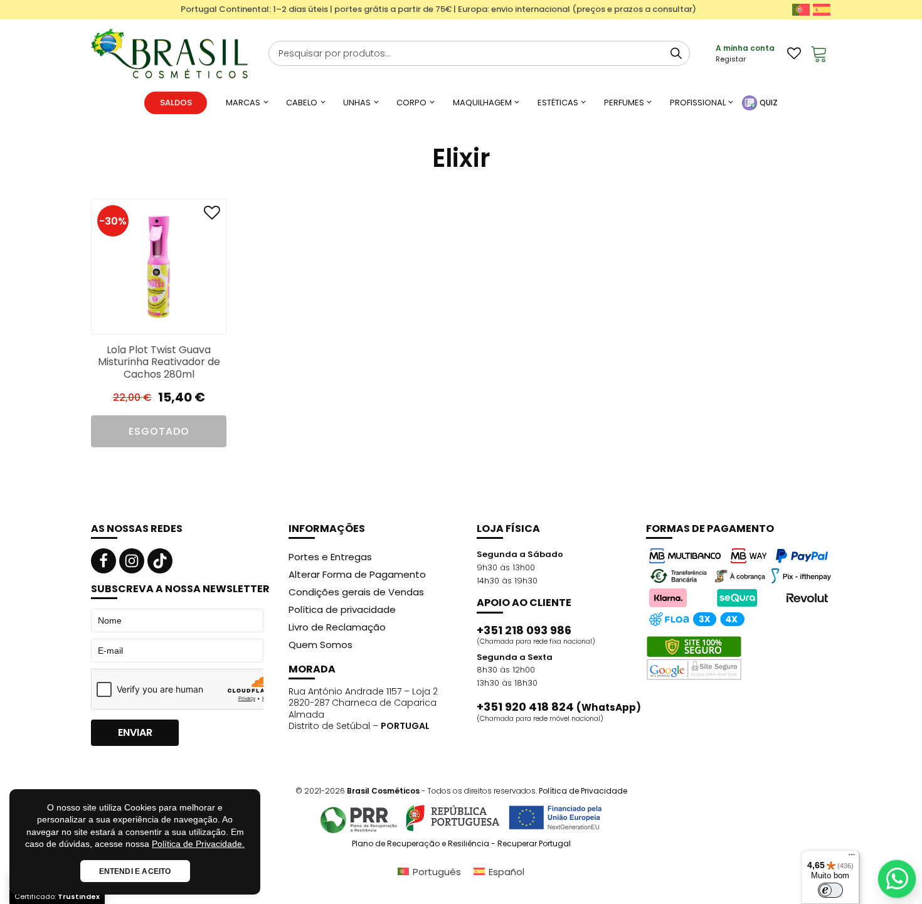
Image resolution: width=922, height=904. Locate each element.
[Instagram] (131, 560)
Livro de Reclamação (337, 627)
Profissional (698, 103)
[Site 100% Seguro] (694, 658)
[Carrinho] (819, 53)
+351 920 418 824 (559, 707)
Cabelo (301, 103)
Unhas (357, 103)
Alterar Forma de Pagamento (357, 574)
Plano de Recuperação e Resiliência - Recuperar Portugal (461, 843)
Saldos (176, 103)
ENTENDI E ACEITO (135, 871)
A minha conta (745, 48)
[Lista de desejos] (794, 53)
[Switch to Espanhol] (821, 10)
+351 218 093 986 (524, 630)
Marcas (243, 103)
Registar (731, 59)
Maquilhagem (482, 103)
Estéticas (558, 103)
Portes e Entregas (330, 556)
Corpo (411, 103)
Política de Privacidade (583, 790)
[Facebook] (103, 560)
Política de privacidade (342, 609)
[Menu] (851, 857)
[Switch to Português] (801, 10)
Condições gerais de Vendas (356, 591)
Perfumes (624, 103)
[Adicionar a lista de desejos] (212, 215)
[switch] (830, 890)
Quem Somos (320, 644)
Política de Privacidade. (198, 844)
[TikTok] (159, 560)
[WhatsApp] (897, 879)
